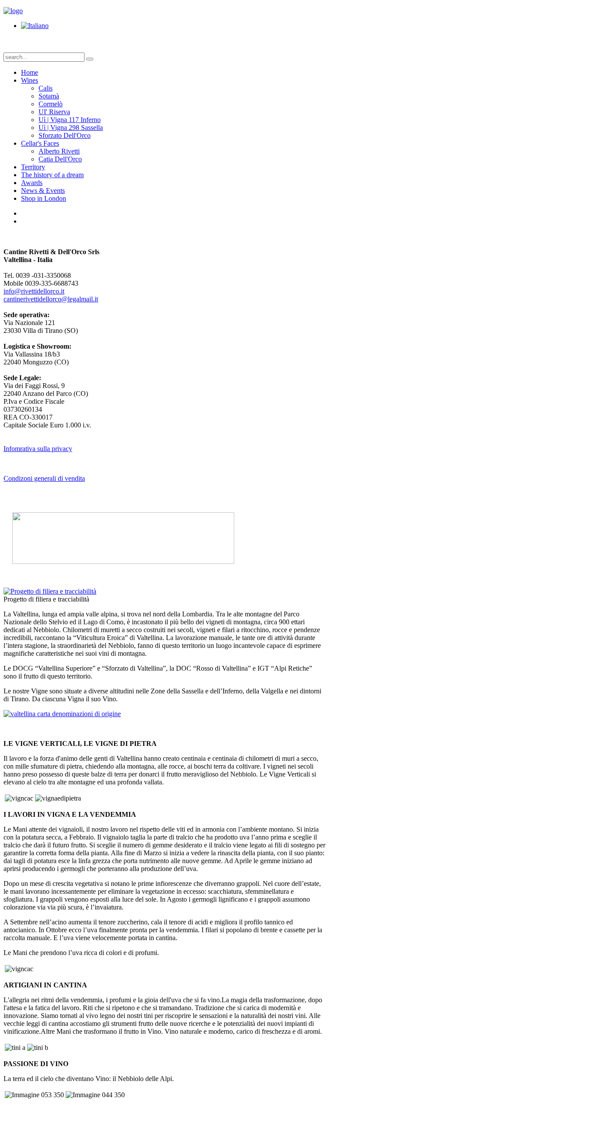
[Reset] (89, 59)
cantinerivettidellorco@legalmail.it (51, 299)
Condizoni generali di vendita (44, 478)
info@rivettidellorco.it (34, 291)
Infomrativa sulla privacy (38, 448)
